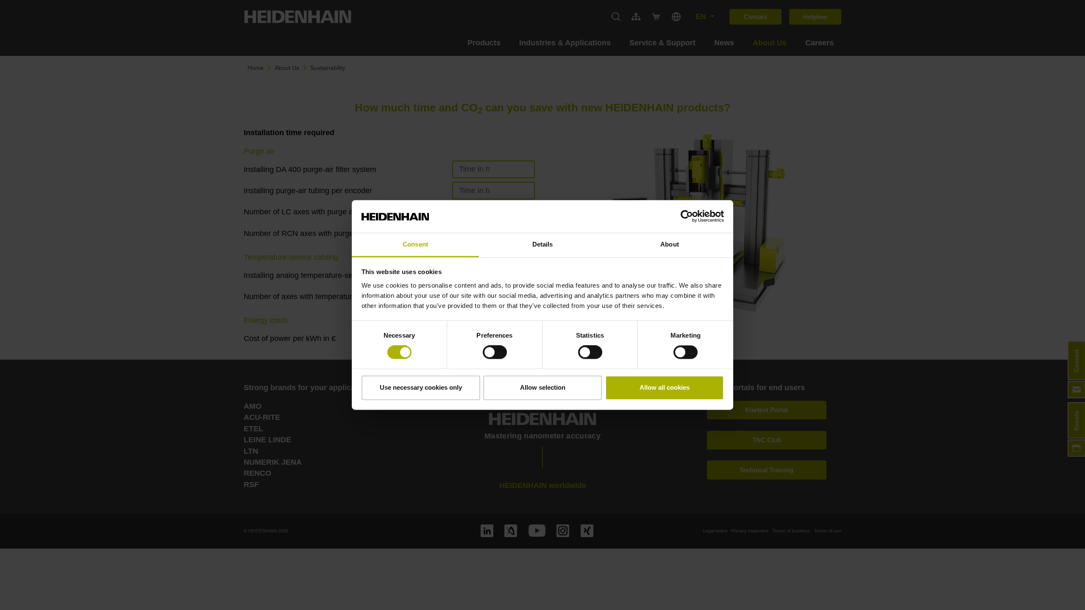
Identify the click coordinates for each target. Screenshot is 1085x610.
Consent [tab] (415, 244)
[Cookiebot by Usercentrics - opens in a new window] (687, 216)
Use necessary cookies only (421, 387)
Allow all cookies (665, 387)
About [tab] (669, 244)
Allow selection (542, 387)
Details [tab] (542, 244)
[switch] (495, 352)
